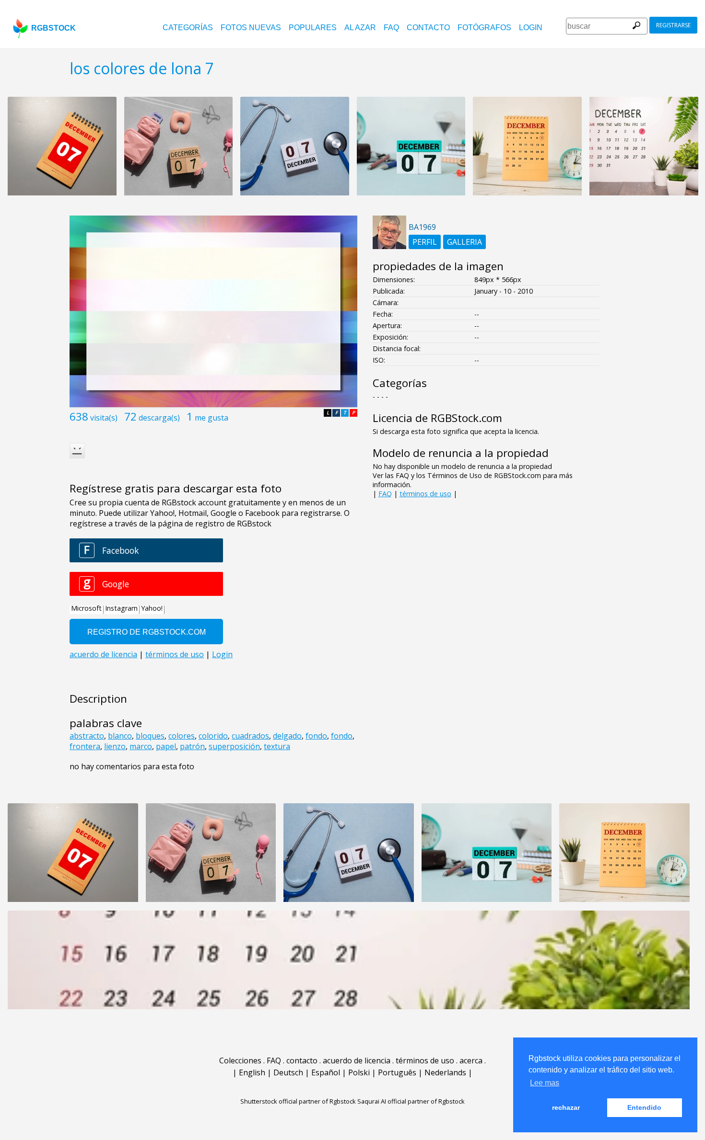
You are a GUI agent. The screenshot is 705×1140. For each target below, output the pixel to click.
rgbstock (53, 28)
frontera (85, 746)
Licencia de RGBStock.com (437, 417)
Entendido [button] (644, 1107)
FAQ (391, 27)
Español (325, 1072)
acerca (470, 1060)
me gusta (211, 417)
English (252, 1072)
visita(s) (104, 417)
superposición (234, 746)
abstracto (87, 735)
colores (181, 735)
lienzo (115, 746)
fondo (316, 735)
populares (313, 27)
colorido (213, 735)
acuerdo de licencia (356, 1060)
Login (530, 27)
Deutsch (288, 1072)
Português (397, 1072)
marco (140, 746)
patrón (192, 746)
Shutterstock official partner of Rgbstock (298, 1101)
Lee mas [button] (544, 1083)
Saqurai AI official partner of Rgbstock (411, 1101)
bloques (150, 735)
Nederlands (445, 1072)
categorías (188, 27)
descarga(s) (159, 417)
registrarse (673, 25)
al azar (360, 27)
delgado (287, 735)
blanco (120, 735)
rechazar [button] (566, 1107)
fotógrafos (484, 27)
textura (277, 746)
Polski (359, 1072)
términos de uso (425, 493)
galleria (464, 242)
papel (166, 746)
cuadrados (250, 735)
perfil (424, 242)
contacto (428, 27)
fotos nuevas (251, 27)
